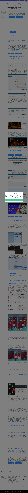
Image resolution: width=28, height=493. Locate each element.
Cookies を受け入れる (14, 199)
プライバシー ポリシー (11, 197)
